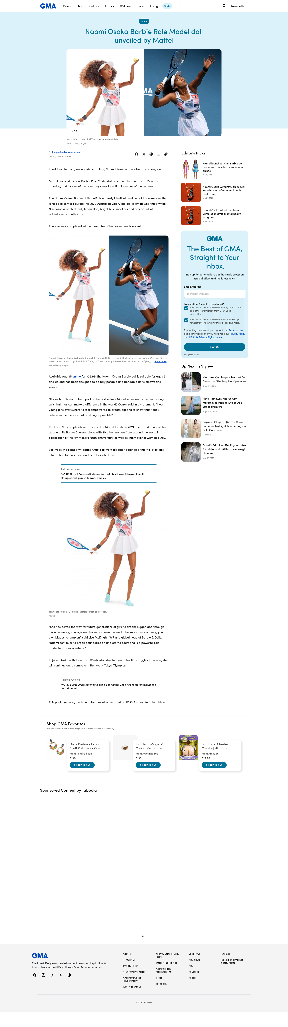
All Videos (194, 971)
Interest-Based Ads (166, 962)
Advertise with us (132, 986)
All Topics (193, 977)
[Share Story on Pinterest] (151, 154)
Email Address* (193, 286)
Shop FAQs (194, 953)
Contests (127, 953)
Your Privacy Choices (134, 971)
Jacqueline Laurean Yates (66, 152)
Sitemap (226, 953)
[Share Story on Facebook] (136, 154)
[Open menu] (180, 6)
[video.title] (144, 92)
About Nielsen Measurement (163, 970)
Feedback (161, 983)
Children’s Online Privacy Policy (132, 979)
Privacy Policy (237, 333)
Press (159, 977)
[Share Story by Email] (158, 154)
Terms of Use (236, 330)
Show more (160, 361)
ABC (191, 965)
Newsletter (238, 6)
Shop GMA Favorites (66, 723)
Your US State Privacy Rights (167, 955)
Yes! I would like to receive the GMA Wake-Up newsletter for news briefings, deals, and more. (215, 321)
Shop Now (82, 765)
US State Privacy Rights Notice (205, 337)
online (76, 376)
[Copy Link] (165, 154)
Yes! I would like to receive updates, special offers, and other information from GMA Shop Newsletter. (216, 311)
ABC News (194, 959)
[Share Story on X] (143, 154)
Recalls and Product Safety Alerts (232, 961)
